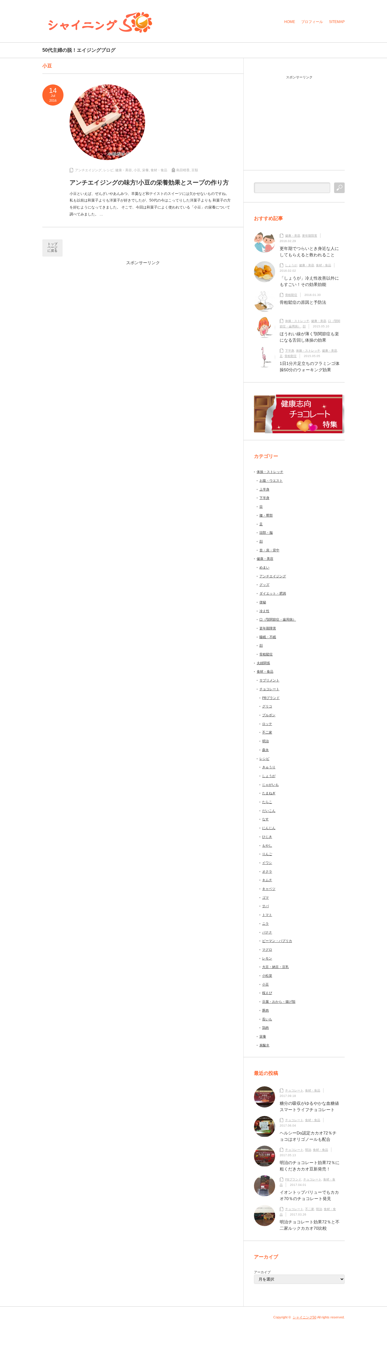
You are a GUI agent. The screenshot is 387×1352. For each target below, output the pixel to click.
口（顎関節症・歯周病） (277, 619)
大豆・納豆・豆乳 (275, 967)
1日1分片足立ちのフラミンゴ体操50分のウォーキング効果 (310, 366)
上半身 (264, 489)
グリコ (267, 706)
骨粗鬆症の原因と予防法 (303, 302)
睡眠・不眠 (267, 637)
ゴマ (265, 897)
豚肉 (265, 1010)
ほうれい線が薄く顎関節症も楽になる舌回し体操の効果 (309, 337)
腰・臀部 (266, 515)
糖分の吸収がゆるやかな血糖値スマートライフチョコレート (309, 1106)
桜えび (267, 993)
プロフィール (312, 22)
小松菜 (267, 975)
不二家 (267, 732)
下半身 (289, 350)
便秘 (262, 602)
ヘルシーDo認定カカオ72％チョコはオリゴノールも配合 (308, 1136)
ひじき (267, 836)
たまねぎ (268, 793)
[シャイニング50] (100, 22)
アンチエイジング (88, 170)
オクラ (267, 871)
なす (265, 819)
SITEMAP (337, 22)
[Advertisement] (87, 309)
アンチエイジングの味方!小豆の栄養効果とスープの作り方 (149, 182)
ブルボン (268, 715)
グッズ (264, 584)
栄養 (145, 170)
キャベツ (268, 889)
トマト (267, 915)
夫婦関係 (263, 663)
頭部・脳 (266, 532)
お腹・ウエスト (271, 480)
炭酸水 (264, 1045)
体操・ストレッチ (297, 321)
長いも (267, 1019)
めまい (264, 567)
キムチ (267, 880)
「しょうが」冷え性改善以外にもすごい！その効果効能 (309, 281)
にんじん (268, 828)
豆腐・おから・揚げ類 (278, 1001)
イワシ (267, 863)
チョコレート (269, 689)
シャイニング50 (304, 1317)
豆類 (194, 170)
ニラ (265, 923)
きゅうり (268, 767)
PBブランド (271, 698)
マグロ (267, 949)
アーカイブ (262, 1272)
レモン (267, 958)
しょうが (291, 265)
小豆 (137, 170)
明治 (265, 741)
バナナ (267, 932)
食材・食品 (159, 170)
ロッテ (267, 724)
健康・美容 (123, 170)
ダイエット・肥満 (272, 593)
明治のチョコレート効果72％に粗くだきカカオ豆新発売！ (310, 1165)
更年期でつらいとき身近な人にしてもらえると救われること (309, 251)
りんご (267, 854)
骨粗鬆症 (291, 295)
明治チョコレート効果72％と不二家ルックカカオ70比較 (310, 1225)
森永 (265, 750)
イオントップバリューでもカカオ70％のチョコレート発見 (309, 1195)
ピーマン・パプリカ (277, 941)
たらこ (267, 802)
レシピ (108, 170)
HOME (289, 22)
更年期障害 (309, 235)
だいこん (268, 810)
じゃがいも (270, 784)
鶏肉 (265, 1027)
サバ (265, 906)
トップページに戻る (52, 247)
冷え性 (264, 611)
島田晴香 (183, 170)
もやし (267, 845)
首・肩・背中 (269, 550)
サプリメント (269, 680)
